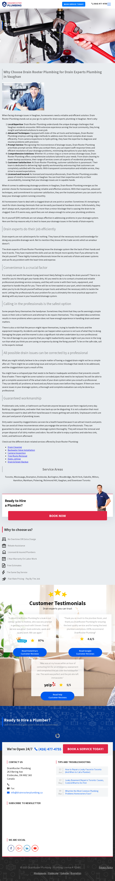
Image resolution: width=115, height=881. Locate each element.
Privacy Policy (106, 867)
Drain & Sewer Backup (18, 461)
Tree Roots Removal (17, 455)
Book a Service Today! (85, 749)
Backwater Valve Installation (21, 450)
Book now (57, 515)
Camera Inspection (17, 453)
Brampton (76, 873)
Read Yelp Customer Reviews (58, 696)
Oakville (64, 873)
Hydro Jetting (14, 458)
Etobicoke (53, 873)
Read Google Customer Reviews (85, 652)
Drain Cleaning (15, 447)
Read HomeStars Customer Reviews (30, 652)
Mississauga (40, 873)
